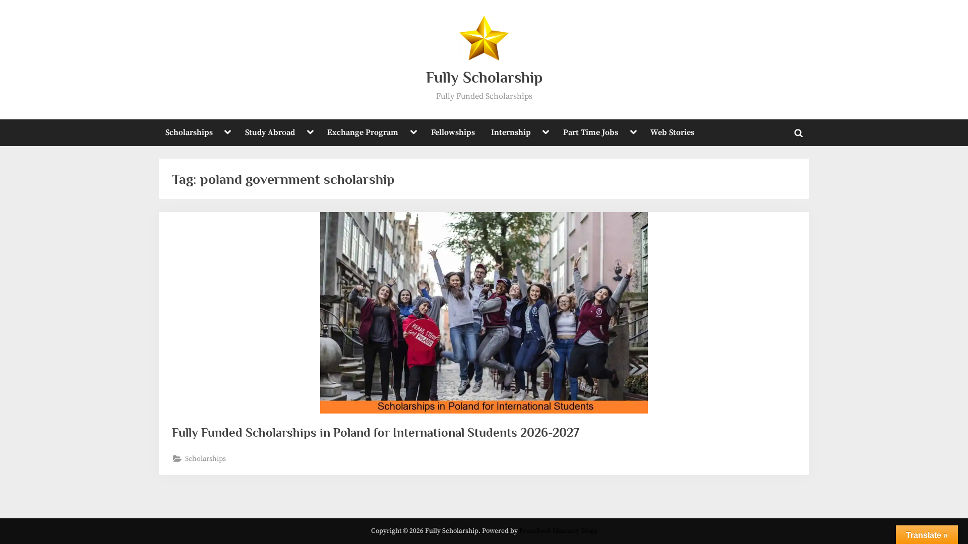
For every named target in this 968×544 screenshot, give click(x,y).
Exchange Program (362, 132)
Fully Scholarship (484, 77)
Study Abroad (270, 132)
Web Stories (672, 132)
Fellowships (453, 132)
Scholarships (189, 132)
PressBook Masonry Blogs (558, 531)
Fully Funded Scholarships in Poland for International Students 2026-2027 (375, 432)
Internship (511, 132)
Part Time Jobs (590, 132)
